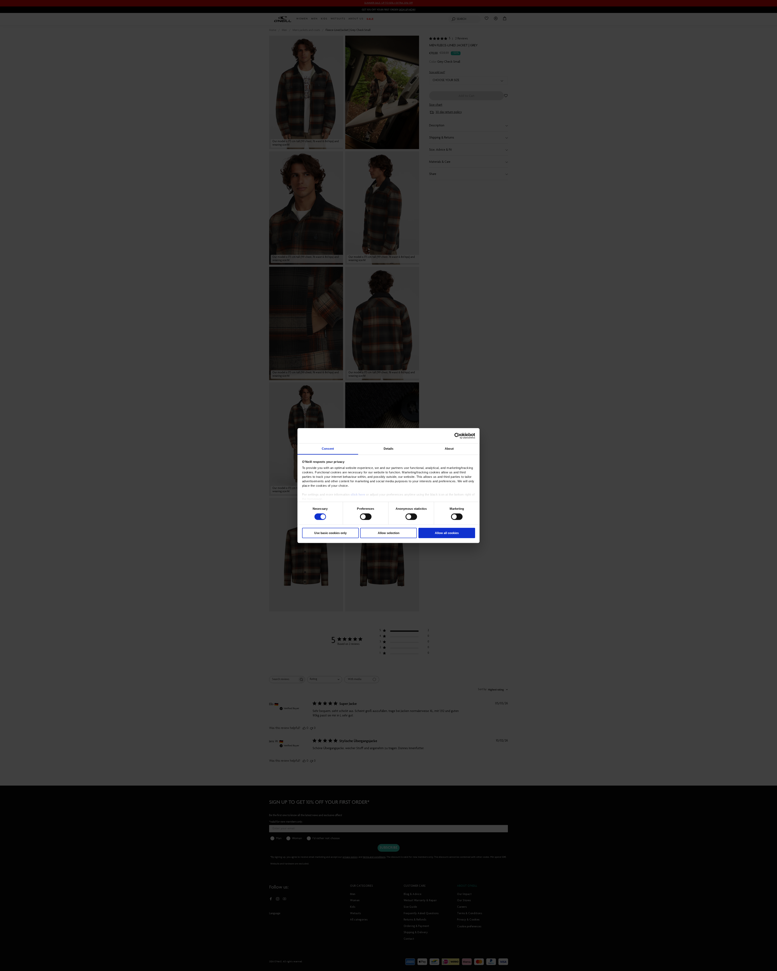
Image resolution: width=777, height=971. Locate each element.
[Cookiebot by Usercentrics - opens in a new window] (457, 436)
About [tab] (449, 448)
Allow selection (388, 533)
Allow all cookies (447, 533)
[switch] (366, 517)
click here (358, 494)
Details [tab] (389, 448)
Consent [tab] (328, 448)
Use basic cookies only (330, 533)
